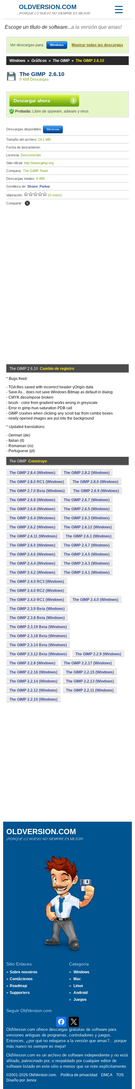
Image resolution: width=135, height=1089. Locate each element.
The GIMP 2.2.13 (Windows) (90, 681)
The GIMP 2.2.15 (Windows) (90, 672)
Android (80, 993)
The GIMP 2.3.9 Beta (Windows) (37, 609)
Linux (78, 986)
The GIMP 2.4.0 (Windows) (95, 599)
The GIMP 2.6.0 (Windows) (32, 545)
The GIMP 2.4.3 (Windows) (87, 563)
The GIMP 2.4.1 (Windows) (87, 572)
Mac (77, 979)
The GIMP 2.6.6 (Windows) (32, 509)
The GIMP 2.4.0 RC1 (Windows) (36, 599)
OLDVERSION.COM (48, 6)
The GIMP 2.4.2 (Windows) (32, 572)
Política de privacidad (79, 1075)
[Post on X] (27, 203)
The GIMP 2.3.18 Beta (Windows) (38, 636)
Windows (17, 60)
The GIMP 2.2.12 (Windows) (33, 690)
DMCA (106, 1075)
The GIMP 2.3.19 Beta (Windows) (38, 627)
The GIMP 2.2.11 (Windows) (90, 690)
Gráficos (39, 60)
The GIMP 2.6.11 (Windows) (33, 536)
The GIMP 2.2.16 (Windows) (33, 672)
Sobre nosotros (23, 972)
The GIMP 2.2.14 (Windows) (33, 681)
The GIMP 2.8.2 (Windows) (87, 473)
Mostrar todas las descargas (97, 45)
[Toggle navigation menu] (119, 9)
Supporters (20, 993)
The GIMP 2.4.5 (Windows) (87, 554)
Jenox (31, 1080)
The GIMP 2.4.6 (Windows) (32, 554)
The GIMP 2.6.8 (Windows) (32, 500)
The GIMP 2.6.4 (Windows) (32, 518)
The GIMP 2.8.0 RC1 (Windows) (36, 482)
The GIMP (61, 60)
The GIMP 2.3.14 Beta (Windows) (38, 645)
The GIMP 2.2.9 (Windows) (98, 654)
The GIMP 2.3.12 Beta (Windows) (38, 654)
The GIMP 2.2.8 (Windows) (32, 663)
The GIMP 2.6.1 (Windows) (88, 536)
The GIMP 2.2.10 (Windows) (33, 699)
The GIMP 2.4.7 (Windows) (87, 545)
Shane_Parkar (38, 186)
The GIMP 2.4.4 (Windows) (32, 563)
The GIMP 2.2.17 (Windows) (88, 663)
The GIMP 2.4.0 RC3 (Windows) (36, 581)
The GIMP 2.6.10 (41, 74)
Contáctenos (21, 979)
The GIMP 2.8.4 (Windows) (32, 473)
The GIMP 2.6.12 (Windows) (88, 527)
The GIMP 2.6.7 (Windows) (87, 500)
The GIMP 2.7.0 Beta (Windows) (37, 491)
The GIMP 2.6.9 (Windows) (96, 491)
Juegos (80, 999)
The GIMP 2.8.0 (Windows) (95, 482)
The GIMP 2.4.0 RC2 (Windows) (36, 590)
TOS (120, 1075)
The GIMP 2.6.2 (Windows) (32, 527)
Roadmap (18, 986)
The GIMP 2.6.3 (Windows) (87, 518)
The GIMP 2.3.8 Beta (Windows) (37, 618)
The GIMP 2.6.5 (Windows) (87, 509)
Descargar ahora (32, 100)
